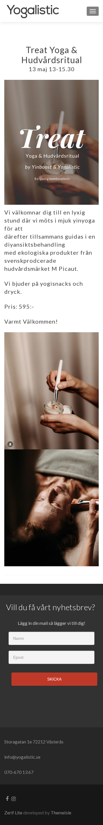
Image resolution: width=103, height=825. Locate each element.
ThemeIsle (61, 812)
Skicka (54, 679)
